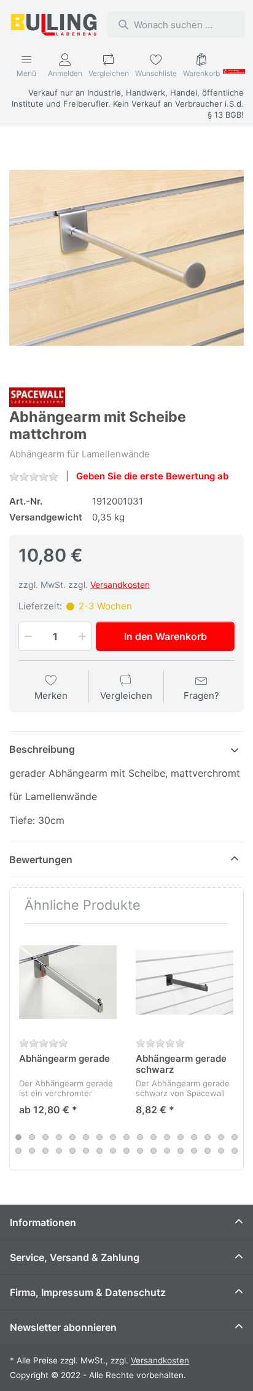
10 (140, 1137)
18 (18, 1151)
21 (59, 1151)
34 (235, 1151)
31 (194, 1151)
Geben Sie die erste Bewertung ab (152, 476)
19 (32, 1151)
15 (207, 1137)
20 (45, 1151)
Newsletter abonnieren (63, 1327)
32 (207, 1151)
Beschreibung (42, 749)
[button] (27, 636)
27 (140, 1151)
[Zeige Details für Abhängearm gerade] (68, 982)
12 (167, 1137)
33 (221, 1151)
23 (86, 1151)
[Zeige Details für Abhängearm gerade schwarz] (184, 982)
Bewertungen (40, 859)
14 (194, 1137)
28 (153, 1151)
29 (167, 1151)
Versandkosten (120, 584)
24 (99, 1151)
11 (153, 1137)
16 (221, 1137)
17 (235, 1137)
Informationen (43, 1222)
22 (72, 1151)
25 (113, 1151)
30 (180, 1151)
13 (180, 1137)
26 (126, 1151)
